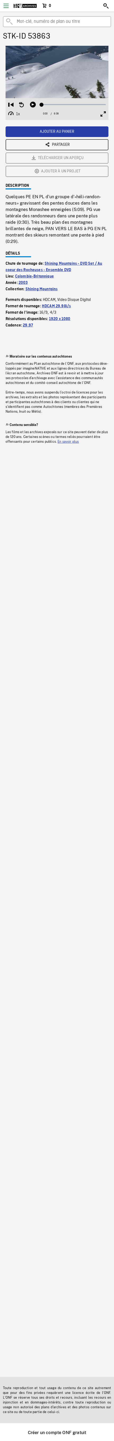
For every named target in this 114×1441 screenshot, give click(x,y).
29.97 (28, 325)
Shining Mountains (41, 289)
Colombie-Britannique (34, 276)
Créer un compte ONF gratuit (57, 1432)
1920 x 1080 (60, 319)
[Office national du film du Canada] (25, 6)
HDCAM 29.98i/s (56, 306)
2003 (23, 283)
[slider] (74, 104)
